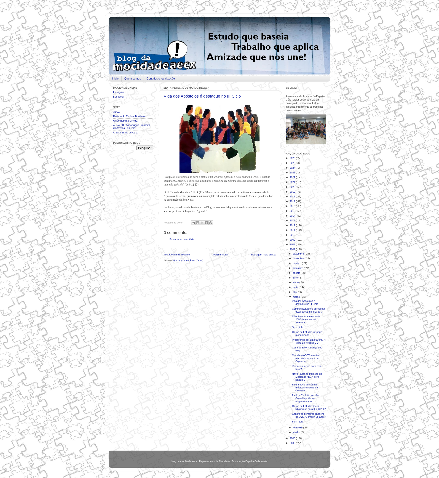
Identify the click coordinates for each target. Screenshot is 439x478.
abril (295, 292)
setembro (298, 268)
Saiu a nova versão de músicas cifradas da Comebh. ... (305, 387)
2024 (293, 167)
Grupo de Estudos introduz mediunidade (307, 333)
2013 (293, 220)
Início (115, 78)
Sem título (297, 327)
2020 (293, 187)
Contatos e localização (161, 78)
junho (296, 282)
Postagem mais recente (176, 254)
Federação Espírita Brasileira (129, 116)
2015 (293, 211)
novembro (299, 258)
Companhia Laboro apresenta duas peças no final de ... (308, 310)
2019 (293, 191)
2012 (293, 225)
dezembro (299, 253)
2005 (293, 443)
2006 (293, 438)
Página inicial (220, 254)
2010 (293, 235)
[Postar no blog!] (197, 222)
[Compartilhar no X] (202, 222)
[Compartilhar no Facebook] (206, 222)
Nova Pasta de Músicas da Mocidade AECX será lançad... (307, 376)
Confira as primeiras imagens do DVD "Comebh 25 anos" (309, 415)
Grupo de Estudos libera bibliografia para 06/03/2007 (309, 407)
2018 (293, 196)
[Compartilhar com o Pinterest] (210, 222)
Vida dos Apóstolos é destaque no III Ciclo (202, 96)
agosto (297, 272)
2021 (293, 182)
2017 (293, 201)
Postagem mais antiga (263, 254)
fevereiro (298, 427)
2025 (293, 163)
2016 (293, 206)
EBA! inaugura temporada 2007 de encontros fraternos (306, 319)
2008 (293, 244)
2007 (293, 249)
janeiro (297, 432)
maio (296, 287)
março (296, 296)
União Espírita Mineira (125, 120)
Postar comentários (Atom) (188, 260)
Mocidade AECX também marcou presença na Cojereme (305, 358)
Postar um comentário (181, 239)
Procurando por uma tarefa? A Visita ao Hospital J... (308, 341)
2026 (293, 158)
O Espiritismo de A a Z (125, 132)
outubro (297, 263)
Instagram (118, 92)
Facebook (118, 96)
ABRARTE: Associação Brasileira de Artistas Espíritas (131, 126)
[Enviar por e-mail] (193, 222)
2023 (293, 172)
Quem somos (132, 78)
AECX (116, 111)
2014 (293, 215)
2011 (293, 230)
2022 (293, 177)
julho (295, 277)
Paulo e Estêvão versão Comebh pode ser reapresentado (305, 398)
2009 (293, 239)
